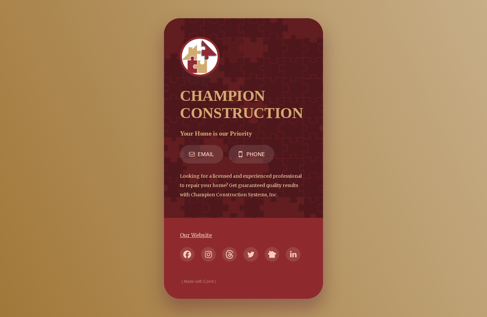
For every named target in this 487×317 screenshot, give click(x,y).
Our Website (196, 235)
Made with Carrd (199, 281)
